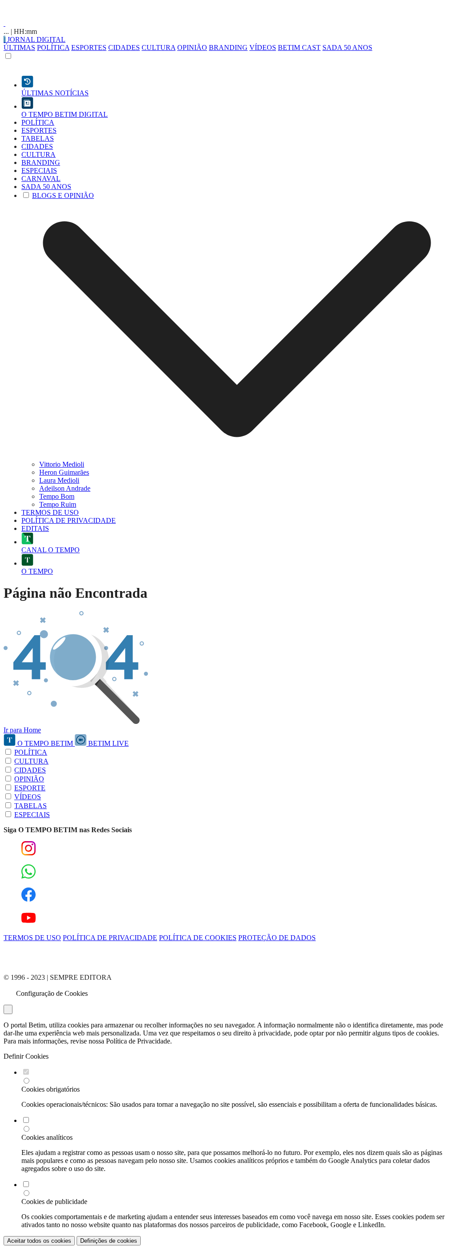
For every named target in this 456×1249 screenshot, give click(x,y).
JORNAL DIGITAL (35, 39)
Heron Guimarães (64, 472)
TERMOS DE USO (32, 937)
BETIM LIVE (107, 743)
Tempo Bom (56, 496)
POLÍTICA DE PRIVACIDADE (110, 937)
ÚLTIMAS (19, 47)
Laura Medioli (59, 480)
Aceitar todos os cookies (39, 1240)
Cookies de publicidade (54, 1201)
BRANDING (228, 47)
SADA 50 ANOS (347, 47)
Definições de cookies (108, 1240)
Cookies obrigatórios (50, 1089)
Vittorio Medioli (61, 464)
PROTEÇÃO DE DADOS (277, 937)
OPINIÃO (192, 47)
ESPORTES (88, 47)
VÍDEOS (262, 47)
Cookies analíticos (47, 1137)
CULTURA (158, 47)
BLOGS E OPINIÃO (63, 195)
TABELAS (30, 805)
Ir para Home (22, 730)
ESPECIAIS (32, 814)
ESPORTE (29, 788)
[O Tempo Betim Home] (4, 23)
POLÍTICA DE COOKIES (197, 937)
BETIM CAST (299, 47)
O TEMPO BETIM (45, 743)
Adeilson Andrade (64, 488)
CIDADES (124, 47)
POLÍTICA (53, 47)
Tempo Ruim (57, 504)
